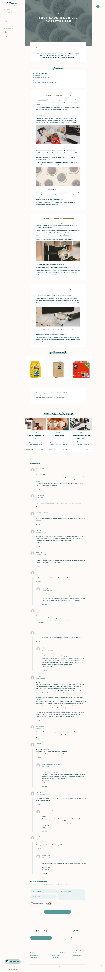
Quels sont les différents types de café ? (58, 436)
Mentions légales (77, 955)
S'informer (11, 25)
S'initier (10, 20)
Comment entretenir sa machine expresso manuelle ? (81, 436)
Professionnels (56, 950)
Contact (75, 952)
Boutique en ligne (77, 950)
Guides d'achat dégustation (56, 956)
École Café (33, 952)
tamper (40, 159)
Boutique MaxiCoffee (14, 961)
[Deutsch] (16, 969)
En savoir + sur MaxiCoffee (59, 952)
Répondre (38, 489)
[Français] (9, 969)
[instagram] (14, 966)
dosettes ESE (42, 100)
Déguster (10, 16)
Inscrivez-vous (41, 937)
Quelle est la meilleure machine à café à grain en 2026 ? (35, 436)
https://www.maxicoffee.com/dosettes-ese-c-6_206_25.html (63, 600)
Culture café (55, 960)
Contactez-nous (75, 937)
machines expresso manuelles (62, 270)
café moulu (66, 235)
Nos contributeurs (35, 950)
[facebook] (11, 966)
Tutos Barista (34, 960)
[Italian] (14, 969)
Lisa (32, 449)
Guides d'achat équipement (34, 956)
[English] (11, 969)
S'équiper (10, 12)
